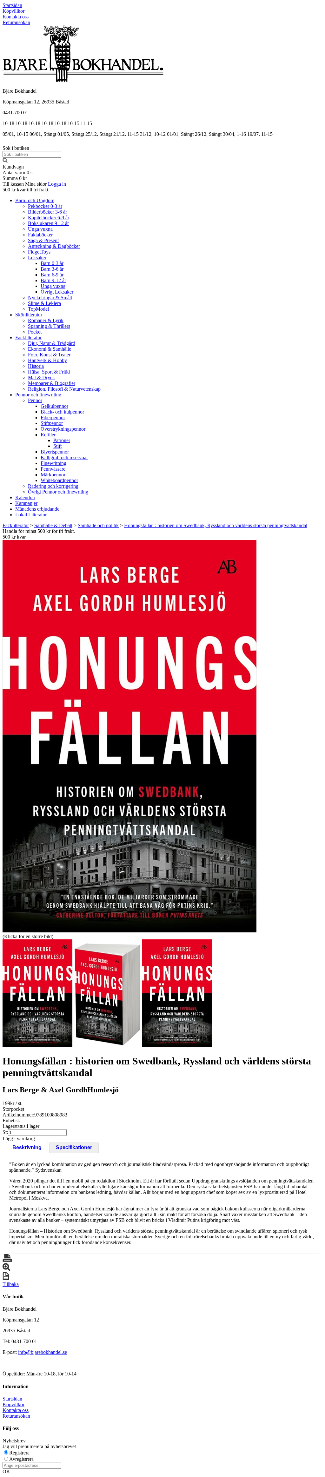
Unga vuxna (40, 229)
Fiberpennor (53, 417)
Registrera (19, 1452)
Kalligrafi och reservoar (64, 457)
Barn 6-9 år (52, 274)
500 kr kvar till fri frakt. (26, 189)
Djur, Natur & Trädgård (51, 343)
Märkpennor (53, 474)
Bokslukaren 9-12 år (48, 223)
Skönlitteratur (28, 314)
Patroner (61, 440)
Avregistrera (21, 1459)
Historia (36, 366)
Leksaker (37, 257)
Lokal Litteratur (31, 514)
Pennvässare (53, 469)
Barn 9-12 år (53, 280)
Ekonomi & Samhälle (49, 349)
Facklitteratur (28, 337)
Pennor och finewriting (38, 394)
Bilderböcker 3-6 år (47, 212)
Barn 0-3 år (52, 263)
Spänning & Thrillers (49, 326)
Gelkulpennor (54, 406)
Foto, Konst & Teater (49, 354)
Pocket (35, 331)
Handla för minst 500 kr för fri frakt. (39, 534)
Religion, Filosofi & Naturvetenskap (64, 389)
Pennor (35, 400)
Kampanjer (26, 503)
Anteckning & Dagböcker (54, 246)
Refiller (48, 434)
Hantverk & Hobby (47, 360)
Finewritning (53, 463)
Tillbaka (11, 1284)
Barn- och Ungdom (34, 200)
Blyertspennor (55, 451)
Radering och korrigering (53, 486)
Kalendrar (25, 497)
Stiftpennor (52, 423)
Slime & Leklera (44, 303)
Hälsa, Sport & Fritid (49, 371)
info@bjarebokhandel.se (42, 1352)
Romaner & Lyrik (45, 320)
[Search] (5, 161)
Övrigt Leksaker (57, 292)
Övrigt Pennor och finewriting (58, 491)
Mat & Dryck (41, 377)
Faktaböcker (40, 234)
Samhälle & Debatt (53, 525)
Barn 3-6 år (52, 269)
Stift (57, 446)
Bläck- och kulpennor (62, 411)
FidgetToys (39, 252)
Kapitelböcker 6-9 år (48, 217)
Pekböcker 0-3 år (45, 206)
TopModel (38, 309)
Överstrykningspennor (63, 429)
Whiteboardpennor (59, 480)
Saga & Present (43, 240)
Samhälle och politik (98, 525)
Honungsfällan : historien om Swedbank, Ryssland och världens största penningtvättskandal (215, 525)
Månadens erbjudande (37, 509)
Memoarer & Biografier (51, 383)
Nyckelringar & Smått (50, 297)
